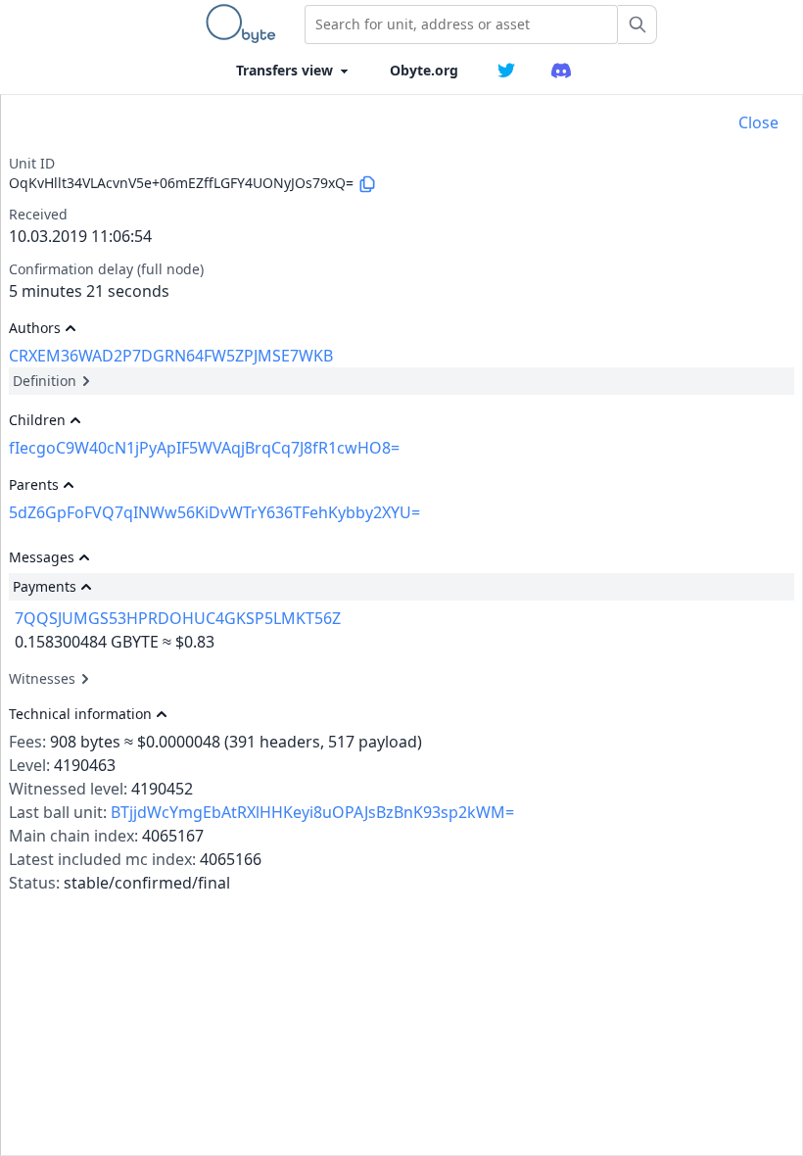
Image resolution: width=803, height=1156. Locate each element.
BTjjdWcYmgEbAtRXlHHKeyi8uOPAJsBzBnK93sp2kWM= (312, 812)
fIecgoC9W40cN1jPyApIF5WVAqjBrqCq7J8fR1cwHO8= (204, 447)
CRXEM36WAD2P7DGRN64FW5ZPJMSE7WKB (171, 355)
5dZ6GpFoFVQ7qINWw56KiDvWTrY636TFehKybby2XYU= (214, 512)
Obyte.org (424, 70)
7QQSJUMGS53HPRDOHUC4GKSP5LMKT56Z (178, 618)
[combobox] (461, 24)
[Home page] (245, 23)
